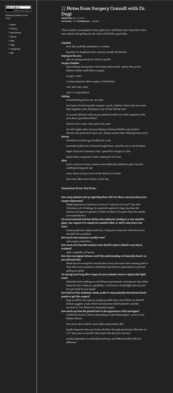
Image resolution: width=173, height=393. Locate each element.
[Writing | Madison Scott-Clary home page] (18, 11)
